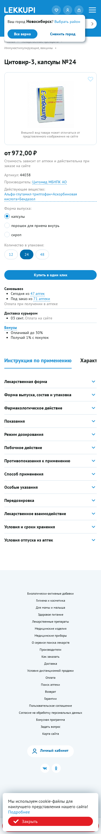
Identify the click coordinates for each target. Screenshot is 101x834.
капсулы (18, 216)
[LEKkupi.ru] (19, 10)
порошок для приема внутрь (35, 225)
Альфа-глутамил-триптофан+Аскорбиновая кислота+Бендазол (40, 196)
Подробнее (19, 812)
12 (11, 254)
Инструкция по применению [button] (38, 360)
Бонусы (10, 327)
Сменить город (62, 34)
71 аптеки (41, 298)
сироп (16, 234)
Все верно (22, 34)
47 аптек (37, 293)
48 (42, 254)
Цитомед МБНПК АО (49, 182)
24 (27, 254)
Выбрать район (67, 21)
